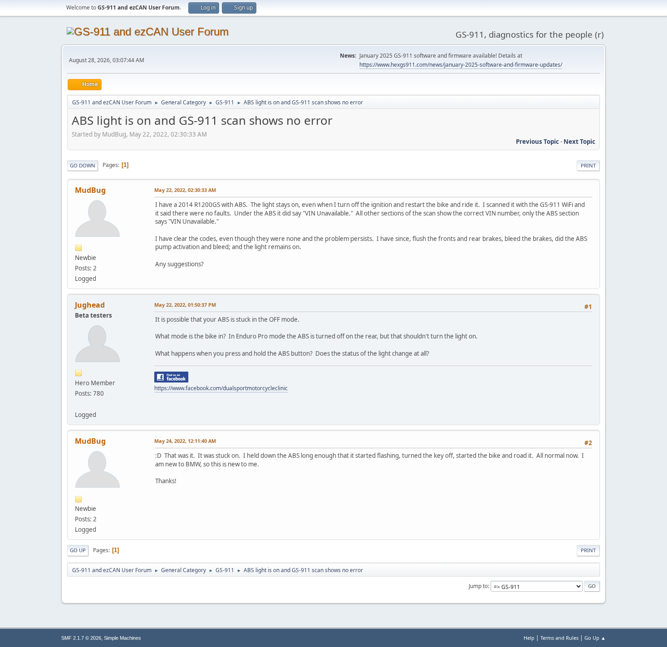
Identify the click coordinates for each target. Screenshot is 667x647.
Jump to (478, 586)
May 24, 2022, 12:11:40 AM (185, 440)
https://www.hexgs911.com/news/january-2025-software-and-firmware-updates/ (460, 65)
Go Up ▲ (595, 637)
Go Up (78, 550)
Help (529, 637)
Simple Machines (122, 638)
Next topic (579, 141)
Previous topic (537, 141)
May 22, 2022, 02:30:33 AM (185, 189)
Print (588, 165)
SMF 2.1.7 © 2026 (81, 638)
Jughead (90, 305)
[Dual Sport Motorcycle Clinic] (78, 404)
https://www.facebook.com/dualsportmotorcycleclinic (221, 388)
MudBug (90, 190)
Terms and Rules (559, 637)
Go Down (82, 165)
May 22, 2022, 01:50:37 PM (185, 304)
